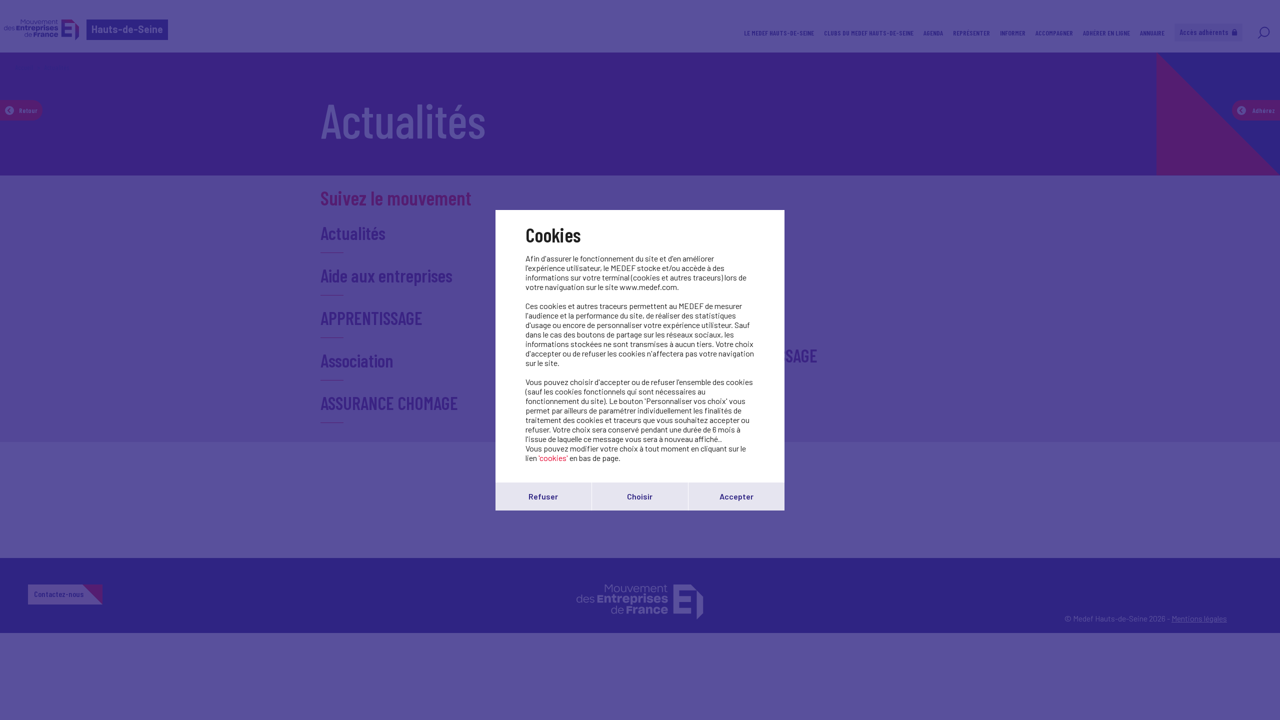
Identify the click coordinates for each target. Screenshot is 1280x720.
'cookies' (553, 457)
